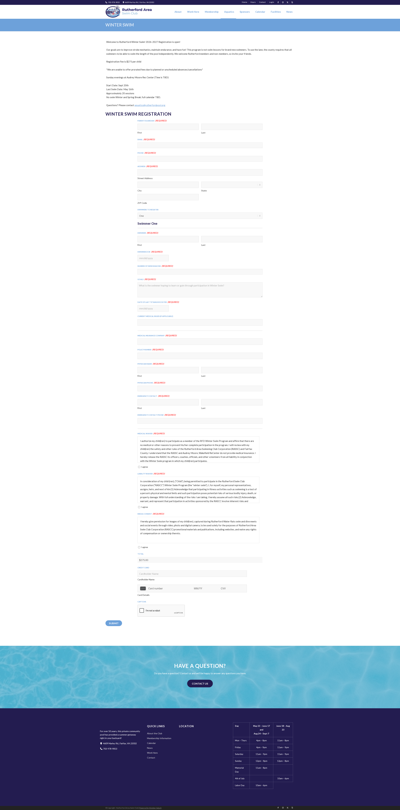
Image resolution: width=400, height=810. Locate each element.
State (204, 190)
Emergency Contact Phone (157, 414)
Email (146, 139)
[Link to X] (287, 2)
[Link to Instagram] (282, 2)
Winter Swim (119, 24)
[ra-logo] (128, 11)
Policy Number (151, 349)
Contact (151, 757)
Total (141, 553)
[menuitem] (244, 2)
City (140, 190)
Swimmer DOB (150, 251)
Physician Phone (151, 382)
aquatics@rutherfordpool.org (150, 105)
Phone (147, 152)
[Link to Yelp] (292, 2)
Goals (147, 279)
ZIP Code (142, 203)
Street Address (145, 178)
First (140, 132)
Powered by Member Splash (150, 808)
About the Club (154, 733)
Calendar (151, 743)
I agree (144, 466)
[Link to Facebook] (278, 2)
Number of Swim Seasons (155, 265)
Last (203, 132)
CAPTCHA (142, 601)
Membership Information (159, 738)
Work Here (152, 752)
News (150, 748)
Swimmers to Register (148, 209)
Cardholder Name (146, 579)
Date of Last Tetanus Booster (158, 301)
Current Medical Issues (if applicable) (155, 315)
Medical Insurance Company (157, 335)
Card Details (144, 595)
